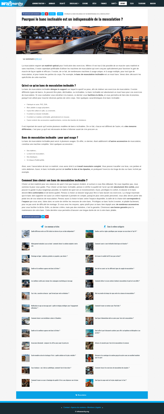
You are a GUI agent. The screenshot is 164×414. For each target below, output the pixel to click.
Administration (38, 3)
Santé (113, 3)
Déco (94, 3)
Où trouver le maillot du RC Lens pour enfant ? (108, 256)
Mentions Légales (94, 407)
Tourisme (141, 3)
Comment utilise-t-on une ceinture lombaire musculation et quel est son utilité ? (117, 281)
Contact (66, 407)
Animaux (52, 3)
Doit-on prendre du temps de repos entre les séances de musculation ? (115, 293)
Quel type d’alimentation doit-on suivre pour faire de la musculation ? (114, 318)
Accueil (52, 14)
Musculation (82, 395)
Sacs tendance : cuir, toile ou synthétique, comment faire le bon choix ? (51, 368)
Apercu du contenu (78, 407)
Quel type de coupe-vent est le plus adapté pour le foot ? (111, 380)
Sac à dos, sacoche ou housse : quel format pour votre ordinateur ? (50, 293)
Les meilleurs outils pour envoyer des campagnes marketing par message (51, 281)
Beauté (62, 3)
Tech (132, 3)
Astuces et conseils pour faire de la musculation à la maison (112, 343)
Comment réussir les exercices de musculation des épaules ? (112, 368)
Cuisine (85, 3)
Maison (153, 3)
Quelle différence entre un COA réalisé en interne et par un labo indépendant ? (53, 231)
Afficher (38, 59)
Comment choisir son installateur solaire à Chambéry (46, 318)
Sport (122, 3)
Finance (104, 3)
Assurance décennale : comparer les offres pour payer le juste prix (50, 343)
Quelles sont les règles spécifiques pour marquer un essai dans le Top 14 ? (116, 231)
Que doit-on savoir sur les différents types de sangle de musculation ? (114, 268)
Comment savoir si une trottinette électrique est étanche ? (111, 243)
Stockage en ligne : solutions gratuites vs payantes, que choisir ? (49, 256)
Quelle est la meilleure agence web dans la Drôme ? (45, 268)
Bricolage (74, 3)
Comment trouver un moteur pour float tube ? (108, 306)
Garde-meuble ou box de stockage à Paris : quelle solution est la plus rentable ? (53, 355)
